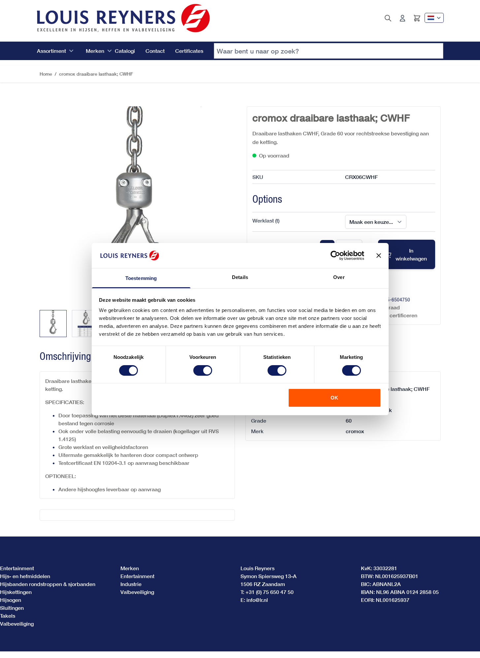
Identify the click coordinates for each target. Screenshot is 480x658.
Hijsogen (10, 600)
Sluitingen (12, 608)
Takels (7, 615)
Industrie (131, 584)
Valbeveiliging (17, 623)
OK (334, 397)
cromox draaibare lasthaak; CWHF (96, 74)
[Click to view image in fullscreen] (137, 203)
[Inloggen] (402, 18)
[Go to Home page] (123, 18)
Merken (95, 51)
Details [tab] (240, 277)
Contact (155, 51)
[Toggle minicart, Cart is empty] (417, 18)
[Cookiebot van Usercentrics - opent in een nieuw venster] (335, 255)
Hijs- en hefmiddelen (25, 576)
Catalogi (125, 51)
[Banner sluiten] (378, 255)
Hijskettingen (16, 592)
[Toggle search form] (388, 18)
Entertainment (17, 568)
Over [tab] (338, 277)
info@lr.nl (257, 600)
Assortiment (51, 51)
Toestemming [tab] (141, 278)
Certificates (189, 51)
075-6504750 (396, 299)
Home (46, 74)
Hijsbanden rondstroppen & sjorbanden (47, 584)
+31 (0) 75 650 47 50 (269, 592)
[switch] (202, 370)
